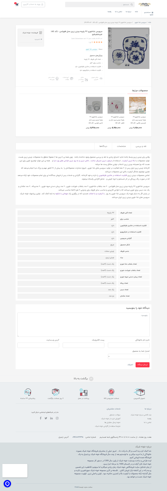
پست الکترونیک (98, 340)
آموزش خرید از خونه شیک (110, 419)
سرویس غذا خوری (91, 49)
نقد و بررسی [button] (141, 146)
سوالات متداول (114, 415)
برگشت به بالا (81, 378)
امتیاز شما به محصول (141, 351)
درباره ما (128, 12)
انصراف (130, 364)
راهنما (109, 12)
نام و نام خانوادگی (142, 340)
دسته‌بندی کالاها (148, 13)
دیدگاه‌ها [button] (103, 146)
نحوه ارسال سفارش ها (112, 422)
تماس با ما (118, 12)
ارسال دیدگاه (143, 364)
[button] (18, 4)
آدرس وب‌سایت (52, 340)
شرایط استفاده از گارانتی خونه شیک (107, 426)
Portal (77, 487)
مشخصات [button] (121, 146)
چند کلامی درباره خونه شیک (141, 415)
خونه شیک (95, 454)
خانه (136, 12)
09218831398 (77, 437)
